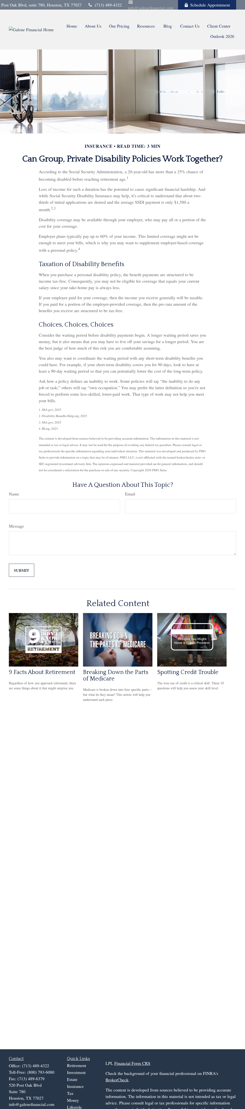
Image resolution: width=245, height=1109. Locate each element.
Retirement (76, 1065)
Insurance (75, 1086)
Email (130, 494)
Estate (72, 1079)
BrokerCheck (117, 1080)
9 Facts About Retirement (42, 672)
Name (14, 494)
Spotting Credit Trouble (187, 672)
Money (73, 1100)
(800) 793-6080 (40, 1072)
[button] (72, 25)
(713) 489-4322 (108, 5)
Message (16, 526)
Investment (76, 1072)
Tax (70, 1093)
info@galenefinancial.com (31, 1104)
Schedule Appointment (210, 5)
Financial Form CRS (132, 1063)
